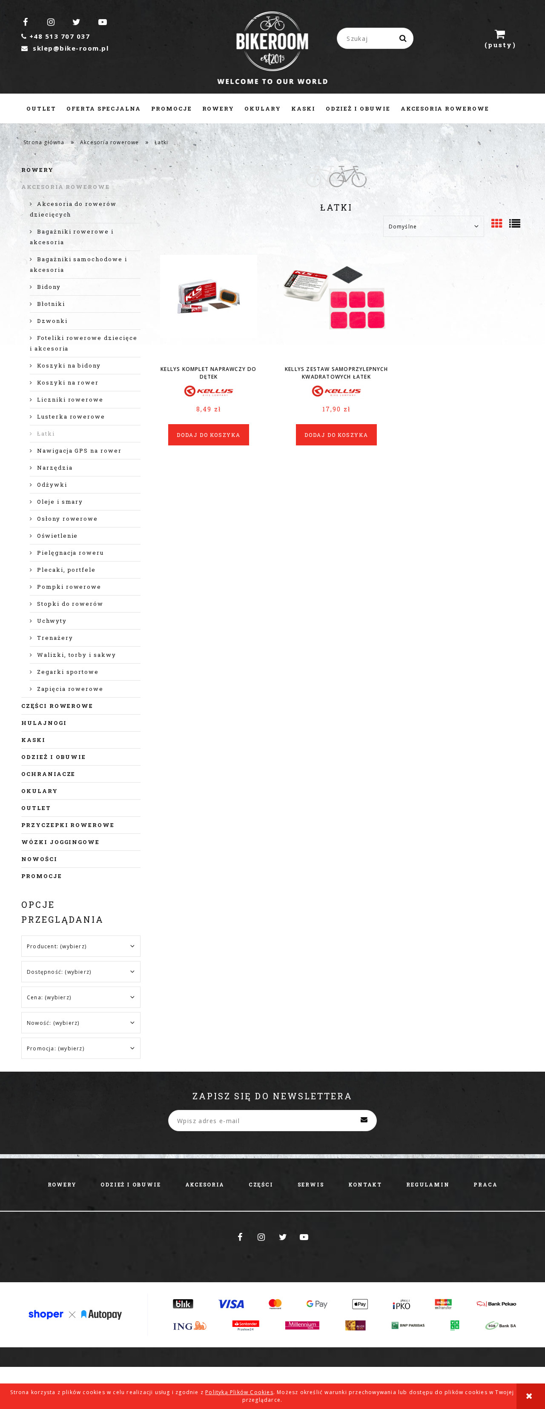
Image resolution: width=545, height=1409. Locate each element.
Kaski (33, 740)
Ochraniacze (48, 774)
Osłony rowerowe (67, 518)
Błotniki (51, 304)
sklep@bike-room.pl (65, 48)
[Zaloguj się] (459, 38)
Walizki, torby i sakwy (76, 655)
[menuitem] (41, 108)
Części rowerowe (57, 706)
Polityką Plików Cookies (239, 1392)
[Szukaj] (403, 38)
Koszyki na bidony (69, 365)
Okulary (39, 791)
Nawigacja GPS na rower (79, 450)
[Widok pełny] (515, 224)
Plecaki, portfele (66, 569)
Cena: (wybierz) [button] (49, 997)
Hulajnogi (44, 723)
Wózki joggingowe (60, 842)
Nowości (39, 859)
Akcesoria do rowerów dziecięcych (73, 209)
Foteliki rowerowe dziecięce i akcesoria (84, 343)
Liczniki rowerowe (70, 399)
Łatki (46, 433)
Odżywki (52, 484)
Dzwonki (52, 321)
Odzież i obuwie (53, 757)
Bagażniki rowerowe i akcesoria (72, 237)
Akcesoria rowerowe (65, 187)
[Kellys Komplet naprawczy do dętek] (208, 307)
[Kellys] (208, 391)
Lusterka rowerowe (71, 416)
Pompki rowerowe (69, 586)
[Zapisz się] (364, 1120)
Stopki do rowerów (70, 604)
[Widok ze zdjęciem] (497, 224)
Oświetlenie (57, 535)
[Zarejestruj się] (432, 38)
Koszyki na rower (68, 382)
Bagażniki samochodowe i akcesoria (78, 264)
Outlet (36, 808)
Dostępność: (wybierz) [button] (59, 971)
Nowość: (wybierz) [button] (53, 1023)
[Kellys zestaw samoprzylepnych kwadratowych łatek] (336, 307)
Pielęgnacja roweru (70, 552)
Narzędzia (55, 467)
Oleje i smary (60, 501)
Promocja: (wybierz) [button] (55, 1048)
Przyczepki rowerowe (68, 825)
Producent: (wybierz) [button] (56, 946)
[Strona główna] (272, 48)
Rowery (37, 170)
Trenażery (55, 638)
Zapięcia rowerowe (70, 689)
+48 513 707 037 (55, 36)
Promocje (41, 876)
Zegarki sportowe (68, 672)
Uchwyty (52, 621)
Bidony (49, 287)
